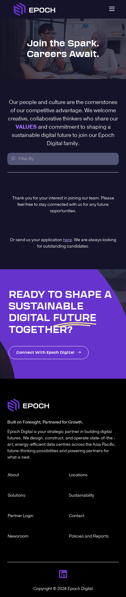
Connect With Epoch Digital (48, 352)
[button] (63, 159)
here (67, 240)
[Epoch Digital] (34, 9)
